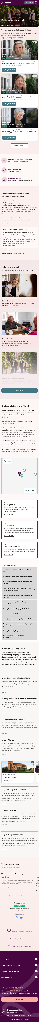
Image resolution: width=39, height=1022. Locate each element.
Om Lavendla (6, 977)
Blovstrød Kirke (9, 777)
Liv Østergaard (7, 88)
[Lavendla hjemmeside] (6, 2)
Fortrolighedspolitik (19, 1016)
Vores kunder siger (19, 254)
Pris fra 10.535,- (9, 555)
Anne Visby (6, 122)
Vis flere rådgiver (19, 146)
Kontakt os (19, 999)
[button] (35, 474)
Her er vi (5, 959)
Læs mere (4, 223)
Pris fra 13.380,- (9, 536)
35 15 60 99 (29, 3)
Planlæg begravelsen (10, 965)
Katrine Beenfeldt (8, 54)
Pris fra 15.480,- (9, 515)
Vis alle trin (19, 390)
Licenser (28, 1016)
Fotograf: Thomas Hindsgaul (9, 774)
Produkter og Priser (10, 971)
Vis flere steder (30, 490)
